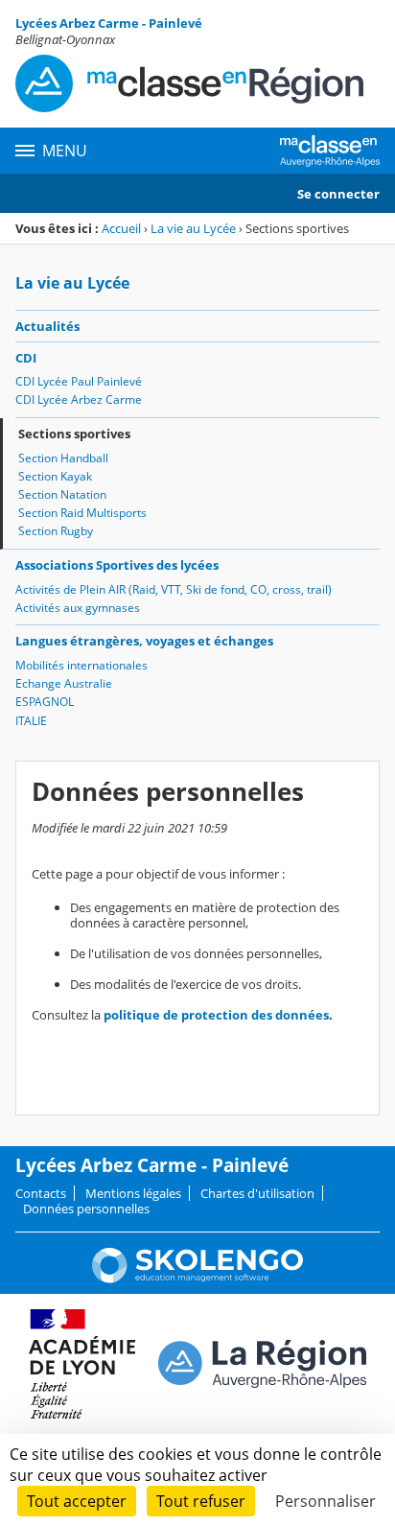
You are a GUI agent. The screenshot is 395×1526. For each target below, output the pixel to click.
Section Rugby (55, 531)
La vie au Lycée (193, 228)
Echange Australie (63, 683)
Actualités (47, 326)
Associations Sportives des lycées (117, 565)
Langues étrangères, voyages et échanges (144, 640)
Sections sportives (74, 433)
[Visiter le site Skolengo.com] (197, 1278)
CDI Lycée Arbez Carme (78, 399)
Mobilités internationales (81, 665)
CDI (25, 357)
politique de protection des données (216, 1014)
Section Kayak (55, 476)
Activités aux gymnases (77, 607)
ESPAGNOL (44, 701)
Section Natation (62, 494)
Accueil (121, 228)
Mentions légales (133, 1193)
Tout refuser (200, 1501)
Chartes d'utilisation (257, 1193)
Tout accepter (77, 1501)
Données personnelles (86, 1208)
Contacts (40, 1193)
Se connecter (338, 193)
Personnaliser (325, 1501)
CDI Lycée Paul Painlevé (78, 381)
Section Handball (63, 458)
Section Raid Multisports (82, 513)
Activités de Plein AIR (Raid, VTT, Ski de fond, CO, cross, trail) (173, 589)
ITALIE (31, 721)
